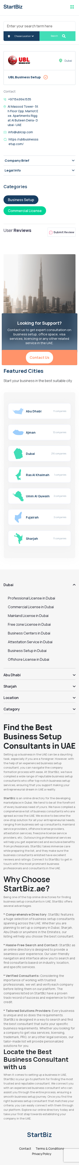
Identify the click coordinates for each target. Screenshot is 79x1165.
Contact (25, 1148)
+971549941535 (19, 99)
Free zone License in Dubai (29, 624)
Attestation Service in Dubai (30, 641)
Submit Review (63, 232)
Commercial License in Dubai (31, 606)
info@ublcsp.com (20, 132)
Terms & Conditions (50, 1148)
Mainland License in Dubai (28, 615)
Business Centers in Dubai (29, 633)
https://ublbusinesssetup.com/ (23, 141)
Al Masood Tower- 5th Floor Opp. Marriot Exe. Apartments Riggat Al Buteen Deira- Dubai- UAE (23, 115)
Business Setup (21, 199)
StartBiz (39, 1135)
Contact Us (39, 357)
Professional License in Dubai (31, 598)
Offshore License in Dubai (28, 659)
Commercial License (25, 210)
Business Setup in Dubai (27, 650)
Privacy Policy (41, 1154)
